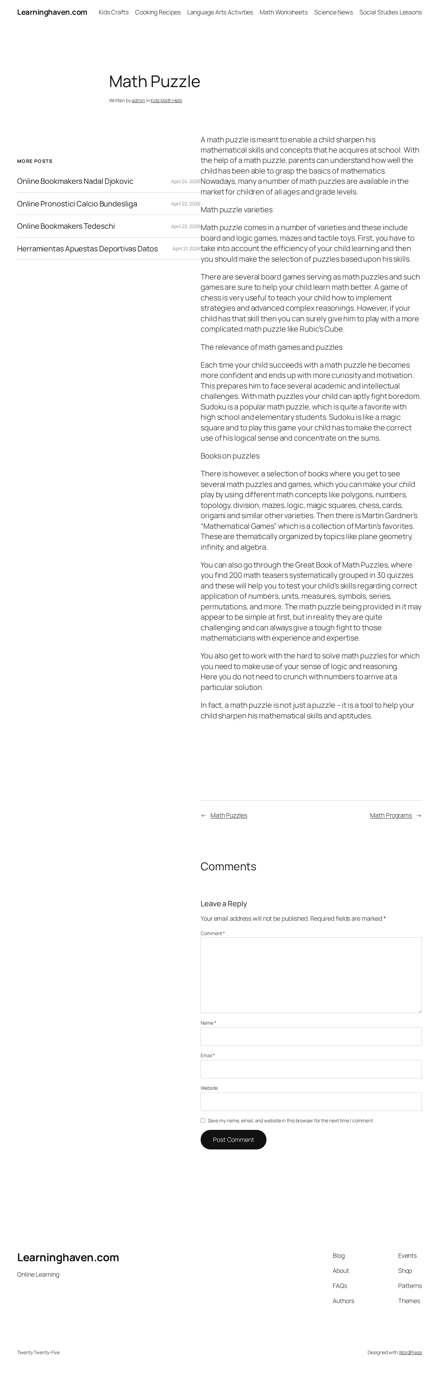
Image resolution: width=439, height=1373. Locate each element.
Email (208, 1055)
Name (208, 1022)
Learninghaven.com (52, 12)
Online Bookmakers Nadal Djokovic (75, 181)
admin (138, 100)
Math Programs (391, 815)
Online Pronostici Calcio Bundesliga (77, 204)
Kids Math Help (166, 100)
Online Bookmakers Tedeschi (66, 226)
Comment (213, 933)
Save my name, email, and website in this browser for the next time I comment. (291, 1120)
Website (209, 1088)
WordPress (410, 1352)
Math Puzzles (229, 815)
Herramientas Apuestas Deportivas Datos (87, 248)
